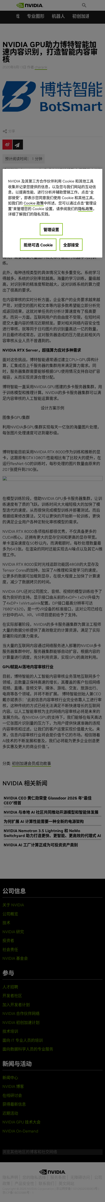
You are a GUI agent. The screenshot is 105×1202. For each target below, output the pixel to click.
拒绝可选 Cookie (38, 244)
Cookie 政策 (34, 203)
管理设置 (51, 229)
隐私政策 (85, 208)
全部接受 (71, 244)
